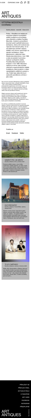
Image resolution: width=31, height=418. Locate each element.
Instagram (25, 403)
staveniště (18, 29)
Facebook (25, 400)
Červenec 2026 (13, 2)
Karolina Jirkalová (10, 29)
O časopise (25, 394)
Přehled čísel (23, 388)
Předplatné (24, 406)
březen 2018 (25, 29)
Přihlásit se (24, 385)
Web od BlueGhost (28, 412)
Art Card (25, 397)
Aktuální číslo (23, 391)
